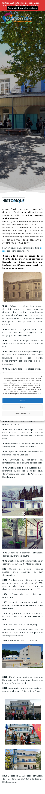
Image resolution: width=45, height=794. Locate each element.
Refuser (22, 407)
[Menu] (41, 18)
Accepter (22, 401)
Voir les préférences (22, 414)
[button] (41, 376)
